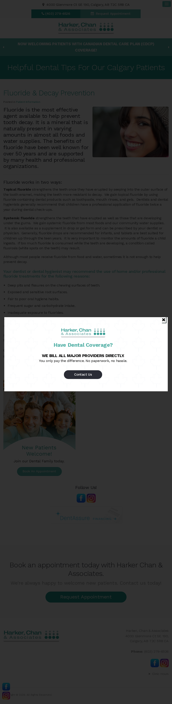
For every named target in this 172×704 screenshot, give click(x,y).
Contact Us (83, 374)
